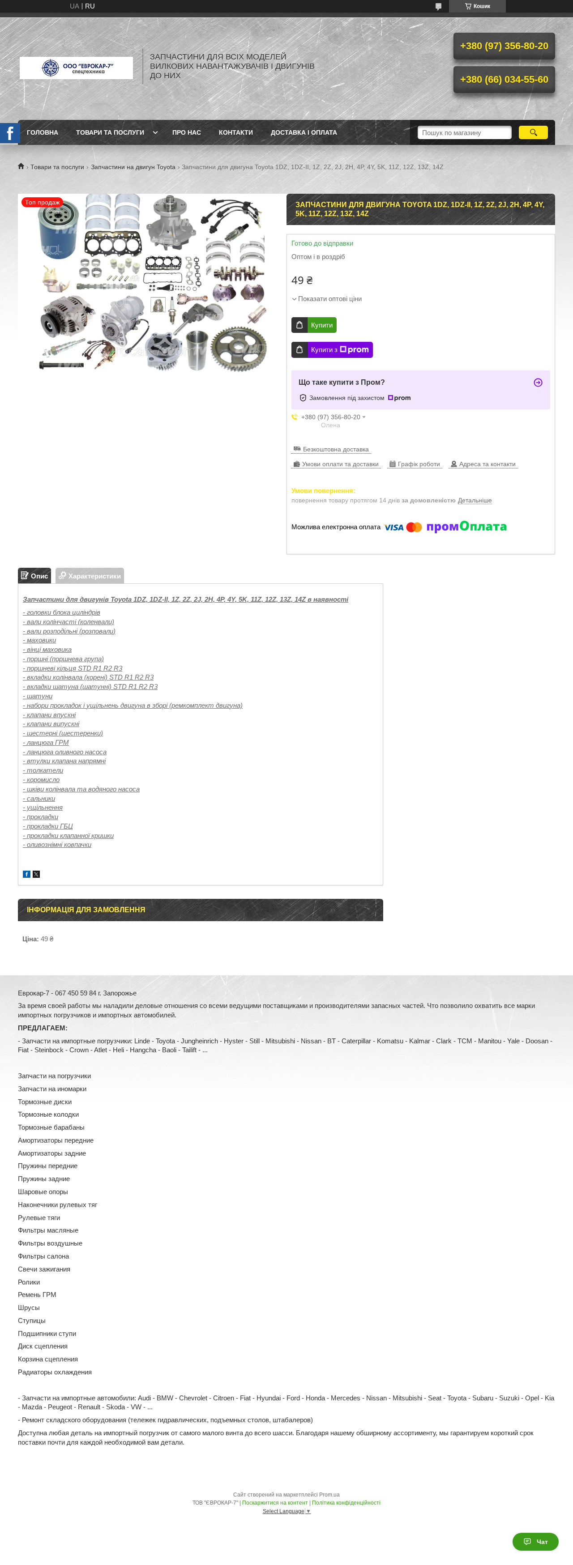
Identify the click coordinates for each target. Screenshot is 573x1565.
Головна (42, 132)
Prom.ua (329, 1495)
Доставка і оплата (304, 132)
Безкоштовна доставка (336, 449)
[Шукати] (533, 132)
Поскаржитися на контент (275, 1503)
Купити (322, 325)
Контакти (236, 132)
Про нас (186, 132)
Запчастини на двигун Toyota (133, 166)
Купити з (324, 349)
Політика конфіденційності (346, 1503)
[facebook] (26, 875)
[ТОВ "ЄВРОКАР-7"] (76, 66)
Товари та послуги (110, 132)
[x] (36, 875)
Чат (542, 1541)
